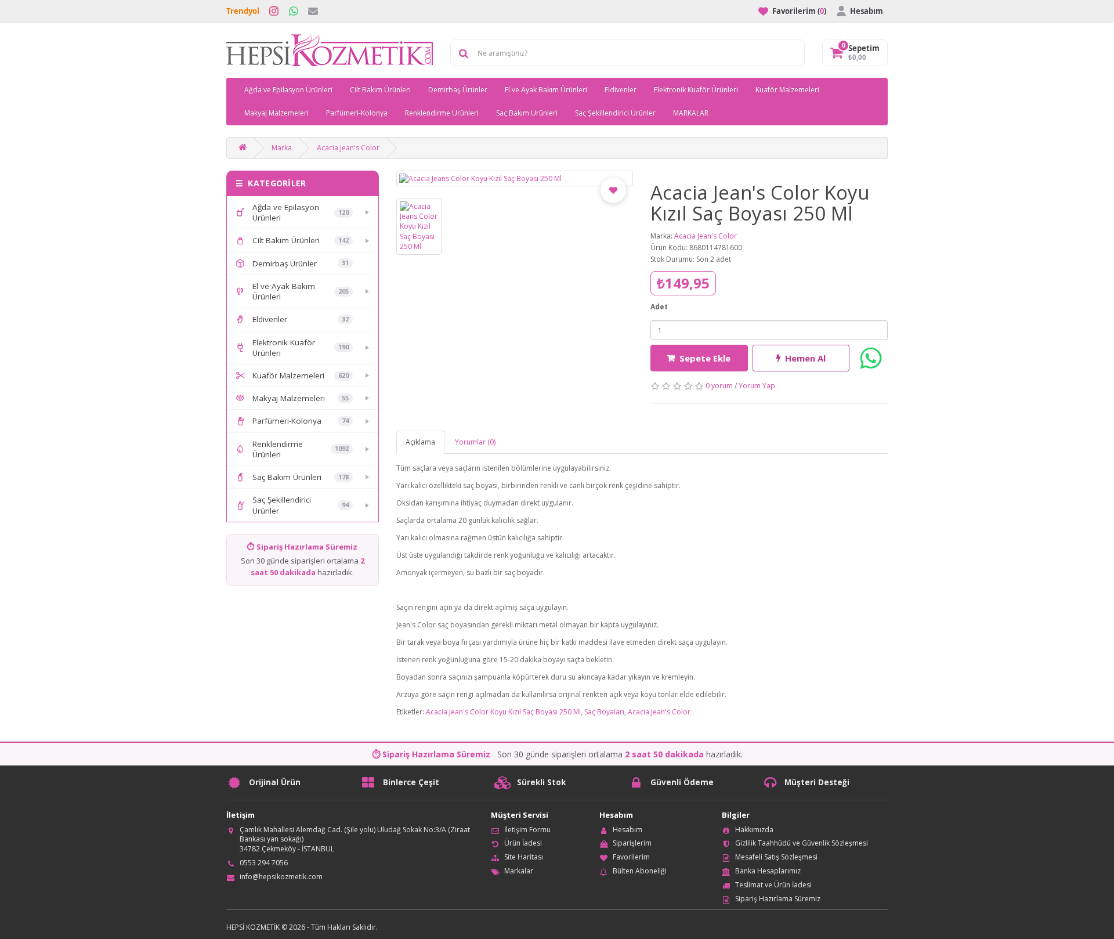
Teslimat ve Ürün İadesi (773, 885)
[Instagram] (274, 11)
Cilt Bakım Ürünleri (380, 90)
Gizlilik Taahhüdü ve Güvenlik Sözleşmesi (801, 843)
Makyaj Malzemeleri (276, 113)
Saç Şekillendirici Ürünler (615, 113)
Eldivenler (620, 90)
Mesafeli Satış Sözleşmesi (776, 857)
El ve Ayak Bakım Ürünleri (546, 90)
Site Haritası (523, 857)
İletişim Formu (527, 830)
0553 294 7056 (264, 863)
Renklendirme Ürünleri (442, 113)
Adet (659, 307)
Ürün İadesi (523, 843)
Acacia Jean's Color (348, 148)
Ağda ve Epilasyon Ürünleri (288, 90)
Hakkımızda (754, 830)
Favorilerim (631, 857)
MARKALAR (690, 113)
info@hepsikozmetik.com (281, 877)
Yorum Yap (757, 386)
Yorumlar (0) (475, 442)
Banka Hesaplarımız (768, 871)
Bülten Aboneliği (640, 871)
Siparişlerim (632, 843)
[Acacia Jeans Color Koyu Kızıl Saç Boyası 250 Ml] (515, 178)
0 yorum (719, 386)
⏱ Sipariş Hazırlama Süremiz (302, 546)
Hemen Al (805, 358)
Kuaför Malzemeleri (787, 90)
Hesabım (627, 830)
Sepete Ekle (704, 358)
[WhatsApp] (293, 11)
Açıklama (420, 442)
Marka (282, 148)
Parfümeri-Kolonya (357, 113)
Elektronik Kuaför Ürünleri (696, 90)
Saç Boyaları (604, 712)
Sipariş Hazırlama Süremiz (777, 899)
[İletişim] (313, 11)
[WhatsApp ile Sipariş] (871, 358)
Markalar (518, 871)
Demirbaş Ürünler (457, 90)
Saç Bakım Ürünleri (527, 113)
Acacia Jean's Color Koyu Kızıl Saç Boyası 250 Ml (503, 712)
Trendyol (242, 11)
